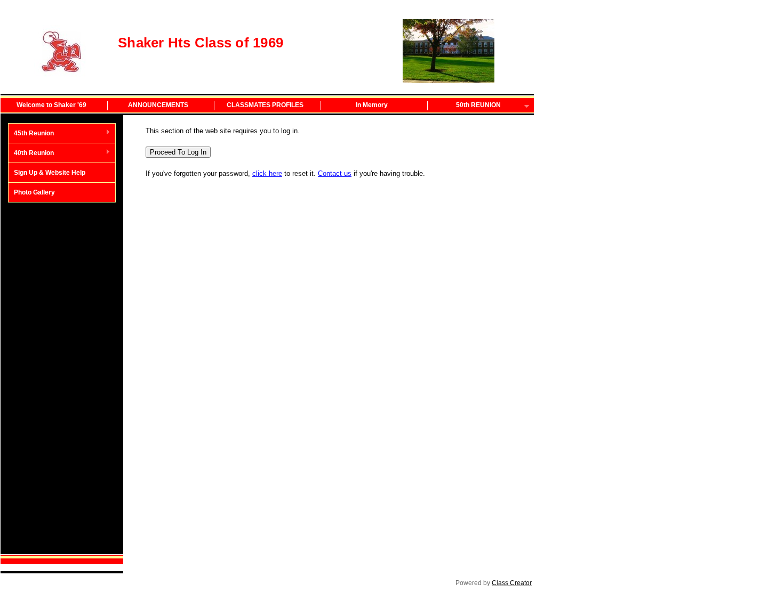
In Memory (372, 105)
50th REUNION (464, 105)
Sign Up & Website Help (49, 172)
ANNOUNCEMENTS (158, 105)
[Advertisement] (62, 378)
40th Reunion (31, 153)
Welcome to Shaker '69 (51, 105)
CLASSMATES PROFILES (265, 105)
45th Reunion (31, 133)
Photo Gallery (34, 192)
